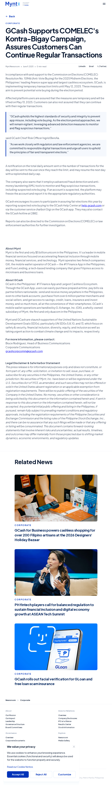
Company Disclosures (67, 718)
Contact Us (63, 746)
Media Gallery (64, 740)
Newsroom (11, 700)
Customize (64, 774)
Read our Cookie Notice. (20, 766)
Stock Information (66, 727)
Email (91, 66)
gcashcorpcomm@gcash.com (24, 351)
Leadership (10, 721)
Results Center (64, 724)
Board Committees (14, 727)
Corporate (25, 700)
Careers (61, 743)
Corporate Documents (15, 740)
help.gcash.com (92, 205)
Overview (9, 737)
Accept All (18, 774)
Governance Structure (15, 724)
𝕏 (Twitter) (101, 66)
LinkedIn (82, 66)
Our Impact (10, 718)
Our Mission (11, 715)
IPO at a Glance (64, 721)
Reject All (41, 774)
